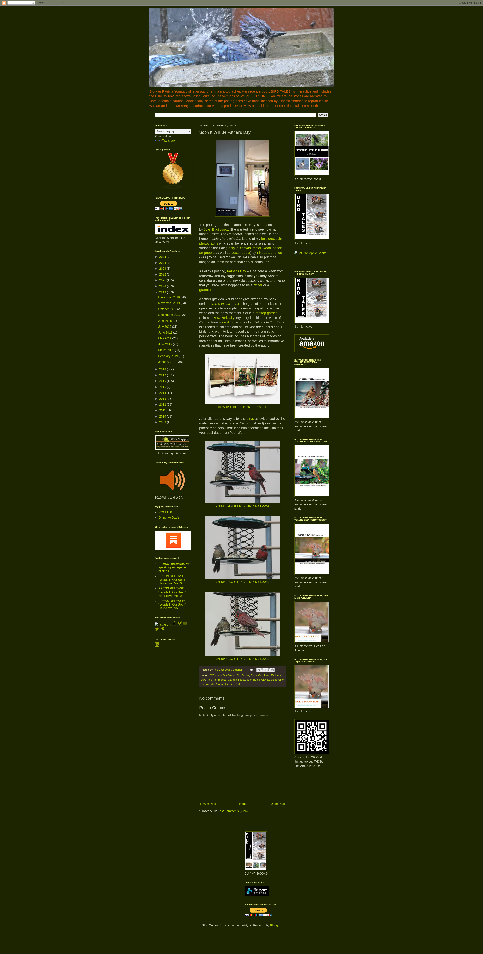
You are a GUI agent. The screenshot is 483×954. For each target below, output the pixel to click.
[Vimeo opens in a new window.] (179, 624)
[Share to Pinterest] (273, 670)
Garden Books (236, 679)
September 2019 (169, 314)
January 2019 (167, 362)
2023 (163, 268)
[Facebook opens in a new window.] (174, 624)
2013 (163, 398)
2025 (163, 256)
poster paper (240, 253)
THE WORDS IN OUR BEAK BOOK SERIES (242, 406)
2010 (163, 416)
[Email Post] (251, 669)
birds (250, 419)
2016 (163, 381)
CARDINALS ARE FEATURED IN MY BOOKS (242, 505)
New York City (223, 318)
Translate (168, 140)
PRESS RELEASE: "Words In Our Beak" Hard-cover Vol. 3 (172, 580)
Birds (254, 675)
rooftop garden (266, 313)
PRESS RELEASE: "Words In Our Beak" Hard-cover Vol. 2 (172, 592)
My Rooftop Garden (222, 683)
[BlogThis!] (262, 670)
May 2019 (165, 338)
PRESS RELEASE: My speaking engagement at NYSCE (174, 567)
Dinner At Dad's (168, 517)
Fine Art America (269, 253)
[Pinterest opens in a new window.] (162, 630)
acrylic (233, 248)
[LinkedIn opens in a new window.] (157, 646)
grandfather (207, 290)
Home (243, 803)
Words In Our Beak (224, 304)
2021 (163, 280)
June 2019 (165, 332)
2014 (163, 392)
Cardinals (264, 675)
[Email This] (258, 670)
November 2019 (169, 303)
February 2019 (168, 356)
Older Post (278, 803)
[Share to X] (265, 670)
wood (267, 248)
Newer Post (208, 803)
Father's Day (237, 271)
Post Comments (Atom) (233, 811)
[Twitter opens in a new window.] (157, 630)
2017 (163, 375)
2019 (163, 292)
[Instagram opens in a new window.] (163, 624)
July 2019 (165, 326)
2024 (163, 262)
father (258, 285)
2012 (163, 404)
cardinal (228, 322)
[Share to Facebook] (269, 670)
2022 (163, 274)
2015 (163, 387)
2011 (162, 410)
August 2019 (167, 320)
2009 (163, 422)
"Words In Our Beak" (222, 675)
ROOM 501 (166, 512)
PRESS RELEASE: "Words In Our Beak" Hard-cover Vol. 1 (172, 604)
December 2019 (169, 297)
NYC (238, 683)
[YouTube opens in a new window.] (185, 624)
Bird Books (242, 675)
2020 (163, 286)
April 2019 (165, 344)
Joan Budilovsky (256, 679)
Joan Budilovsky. (216, 229)
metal (257, 248)
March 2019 (166, 350)
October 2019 (167, 309)
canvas (245, 248)
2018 (163, 369)
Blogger (275, 925)
